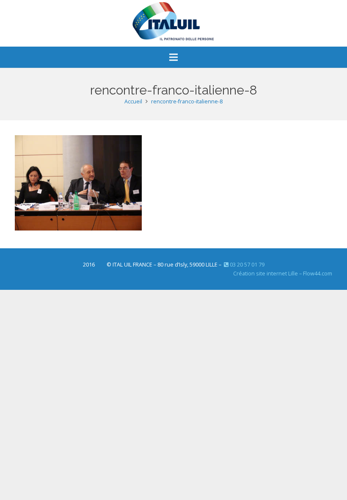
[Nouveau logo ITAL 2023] (173, 23)
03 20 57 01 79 (246, 264)
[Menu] (173, 57)
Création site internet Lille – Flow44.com (282, 273)
